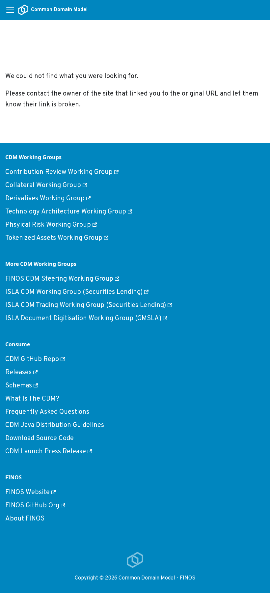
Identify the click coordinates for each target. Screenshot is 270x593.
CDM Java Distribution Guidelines (54, 425)
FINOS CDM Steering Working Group (59, 279)
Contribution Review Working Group (59, 172)
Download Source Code (39, 438)
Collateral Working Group (43, 185)
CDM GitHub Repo (32, 359)
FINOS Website (27, 492)
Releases (18, 372)
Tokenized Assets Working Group (53, 238)
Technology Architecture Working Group (65, 212)
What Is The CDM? (32, 399)
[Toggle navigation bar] (10, 10)
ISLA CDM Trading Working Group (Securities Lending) (85, 305)
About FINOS (24, 519)
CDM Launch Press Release (45, 451)
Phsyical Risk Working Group (48, 225)
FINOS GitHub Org (32, 505)
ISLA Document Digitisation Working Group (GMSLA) (83, 318)
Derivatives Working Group (45, 198)
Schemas (18, 385)
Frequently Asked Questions (47, 412)
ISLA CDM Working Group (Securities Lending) (74, 292)
